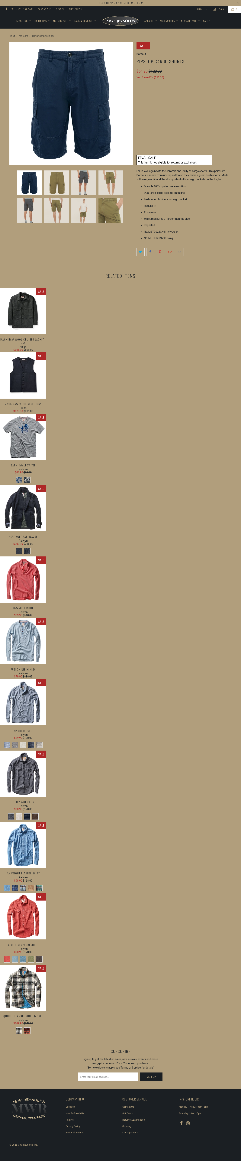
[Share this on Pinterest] (160, 252)
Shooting (22, 21)
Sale (206, 21)
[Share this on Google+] (170, 252)
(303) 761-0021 (25, 9)
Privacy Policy (73, 1126)
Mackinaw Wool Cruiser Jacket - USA (23, 311)
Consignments (130, 1132)
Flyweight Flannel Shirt (23, 845)
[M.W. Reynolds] (120, 21)
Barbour (141, 53)
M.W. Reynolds (25, 1145)
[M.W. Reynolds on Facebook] (6, 9)
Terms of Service (74, 1132)
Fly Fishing (41, 21)
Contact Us (45, 9)
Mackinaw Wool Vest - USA (23, 375)
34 (150, 110)
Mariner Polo (23, 702)
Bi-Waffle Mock (23, 579)
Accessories (168, 21)
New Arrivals (189, 21)
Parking (70, 1120)
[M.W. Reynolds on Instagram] (12, 9)
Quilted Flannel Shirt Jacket (23, 988)
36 (159, 110)
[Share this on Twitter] (141, 252)
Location (70, 1107)
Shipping (126, 1126)
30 (140, 110)
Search (60, 9)
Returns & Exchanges (133, 1120)
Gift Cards (75, 9)
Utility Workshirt (23, 774)
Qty (139, 127)
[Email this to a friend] (180, 252)
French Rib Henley (23, 641)
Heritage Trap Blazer (23, 508)
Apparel (149, 21)
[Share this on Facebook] (150, 252)
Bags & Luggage (83, 21)
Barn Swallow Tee (23, 437)
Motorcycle (61, 21)
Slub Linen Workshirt (23, 916)
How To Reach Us (75, 1113)
